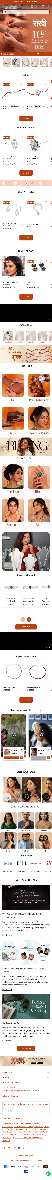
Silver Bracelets (8, 1132)
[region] (26, 313)
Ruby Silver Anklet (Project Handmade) (10, 687)
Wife (8, 831)
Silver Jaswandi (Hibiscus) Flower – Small (9, 159)
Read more (7, 935)
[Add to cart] (23, 107)
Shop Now (26, 627)
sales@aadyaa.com (10, 1096)
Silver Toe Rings (35, 1132)
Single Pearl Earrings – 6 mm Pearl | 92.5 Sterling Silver (11, 223)
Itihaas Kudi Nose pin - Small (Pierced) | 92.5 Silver (11, 282)
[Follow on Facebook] (4, 1148)
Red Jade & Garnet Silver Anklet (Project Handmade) (34, 687)
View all (26, 118)
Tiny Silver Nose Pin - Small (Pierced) (34, 224)
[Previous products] (22, 619)
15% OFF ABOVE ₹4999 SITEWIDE (26, 2)
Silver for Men (24, 1134)
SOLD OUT (39, 758)
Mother (44, 831)
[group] (26, 28)
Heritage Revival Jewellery (13, 1023)
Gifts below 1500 (38, 1134)
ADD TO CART (11, 758)
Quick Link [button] (8, 1072)
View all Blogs (26, 1048)
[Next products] (29, 619)
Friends (44, 851)
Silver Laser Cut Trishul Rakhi (35, 106)
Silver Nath (38, 1126)
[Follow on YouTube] (19, 1148)
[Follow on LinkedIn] (23, 1148)
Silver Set (29, 1129)
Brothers (26, 851)
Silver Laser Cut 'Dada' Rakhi (10, 106)
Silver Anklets (22, 1132)
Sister (8, 851)
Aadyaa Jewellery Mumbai (24, 1137)
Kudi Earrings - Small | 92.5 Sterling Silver (35, 282)
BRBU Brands (37, 1160)
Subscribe (43, 1111)
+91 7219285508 (8, 1088)
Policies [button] (6, 1077)
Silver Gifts (6, 1137)
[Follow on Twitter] (9, 1148)
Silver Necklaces (17, 1129)
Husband (26, 831)
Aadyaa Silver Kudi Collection (14, 1123)
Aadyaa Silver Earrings (23, 1126)
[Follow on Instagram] (14, 1148)
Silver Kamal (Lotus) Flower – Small (34, 159)
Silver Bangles (40, 1129)
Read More (7, 871)
